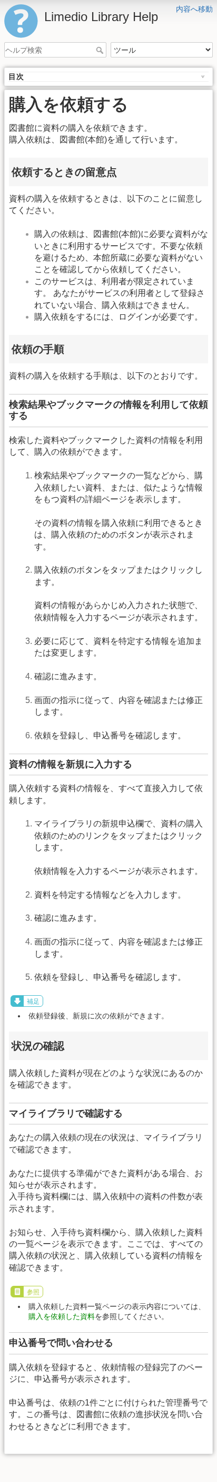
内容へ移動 (194, 9)
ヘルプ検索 (101, 50)
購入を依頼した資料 (61, 1316)
